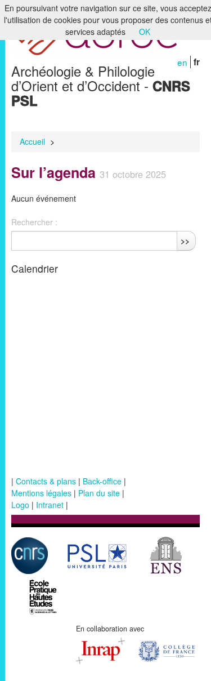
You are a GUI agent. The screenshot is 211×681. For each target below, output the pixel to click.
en (182, 62)
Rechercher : (34, 222)
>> (185, 240)
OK (144, 31)
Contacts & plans (46, 481)
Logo (20, 504)
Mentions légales (41, 492)
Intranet (50, 504)
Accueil (32, 141)
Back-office (102, 481)
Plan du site (99, 492)
